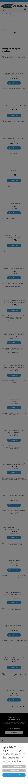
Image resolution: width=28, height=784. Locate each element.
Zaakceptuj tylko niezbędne (14, 766)
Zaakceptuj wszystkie (14, 775)
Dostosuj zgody (14, 770)
